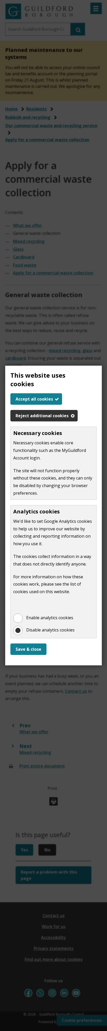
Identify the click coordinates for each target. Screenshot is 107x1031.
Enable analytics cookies (49, 618)
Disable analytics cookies (50, 630)
